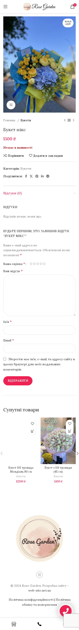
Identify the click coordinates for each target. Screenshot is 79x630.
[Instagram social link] (39, 574)
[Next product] (73, 120)
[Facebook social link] (26, 176)
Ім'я (7, 321)
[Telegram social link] (48, 176)
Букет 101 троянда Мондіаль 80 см (20, 469)
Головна (9, 120)
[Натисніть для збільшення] (11, 105)
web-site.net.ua (39, 590)
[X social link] (31, 176)
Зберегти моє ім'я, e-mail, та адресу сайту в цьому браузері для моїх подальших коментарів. (39, 364)
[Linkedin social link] (42, 176)
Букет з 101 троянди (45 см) (58, 469)
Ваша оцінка (14, 263)
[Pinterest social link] (37, 176)
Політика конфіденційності (31, 600)
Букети (25, 120)
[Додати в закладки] (32, 423)
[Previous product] (65, 120)
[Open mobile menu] (5, 6)
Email (8, 340)
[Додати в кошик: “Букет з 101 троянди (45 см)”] (70, 431)
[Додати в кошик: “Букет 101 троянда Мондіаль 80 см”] (32, 431)
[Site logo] (39, 6)
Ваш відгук (13, 271)
